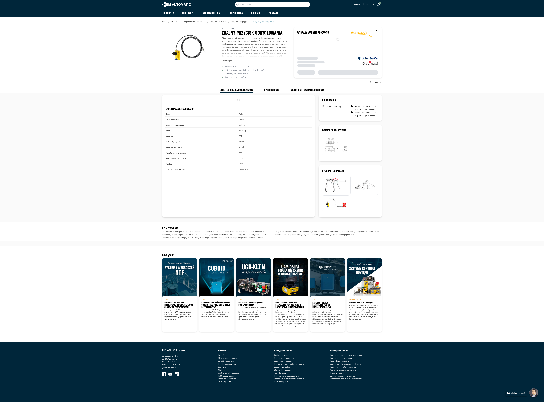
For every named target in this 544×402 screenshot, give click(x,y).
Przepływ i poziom (337, 373)
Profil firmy (222, 355)
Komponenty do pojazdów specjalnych (289, 364)
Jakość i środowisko (226, 361)
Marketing (222, 370)
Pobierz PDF (377, 82)
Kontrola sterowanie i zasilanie (286, 376)
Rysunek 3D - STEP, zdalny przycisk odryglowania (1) (365, 107)
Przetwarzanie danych (227, 379)
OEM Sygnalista (224, 382)
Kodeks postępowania (227, 364)
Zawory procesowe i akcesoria (342, 376)
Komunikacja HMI (281, 382)
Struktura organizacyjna (227, 358)
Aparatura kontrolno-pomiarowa (343, 370)
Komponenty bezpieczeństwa (342, 358)
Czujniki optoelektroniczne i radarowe (345, 364)
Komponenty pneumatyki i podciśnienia (346, 379)
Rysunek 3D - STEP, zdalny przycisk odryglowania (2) (365, 114)
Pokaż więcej (227, 61)
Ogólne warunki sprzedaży (229, 373)
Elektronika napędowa (283, 370)
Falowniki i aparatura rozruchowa (344, 367)
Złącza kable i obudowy (283, 361)
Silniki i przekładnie (282, 367)
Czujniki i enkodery (281, 355)
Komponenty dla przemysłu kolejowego (346, 355)
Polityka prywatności (226, 376)
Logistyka (222, 367)
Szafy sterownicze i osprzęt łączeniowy (290, 379)
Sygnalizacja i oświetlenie (284, 358)
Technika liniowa (281, 373)
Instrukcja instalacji (333, 106)
